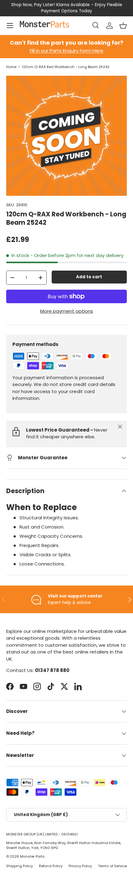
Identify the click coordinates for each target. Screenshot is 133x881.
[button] (123, 25)
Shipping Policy (19, 865)
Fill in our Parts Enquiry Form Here (66, 50)
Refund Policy (50, 865)
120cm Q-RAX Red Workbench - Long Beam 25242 (65, 67)
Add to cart (89, 277)
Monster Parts (32, 856)
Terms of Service (112, 865)
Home (11, 67)
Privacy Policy (80, 865)
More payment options (66, 311)
